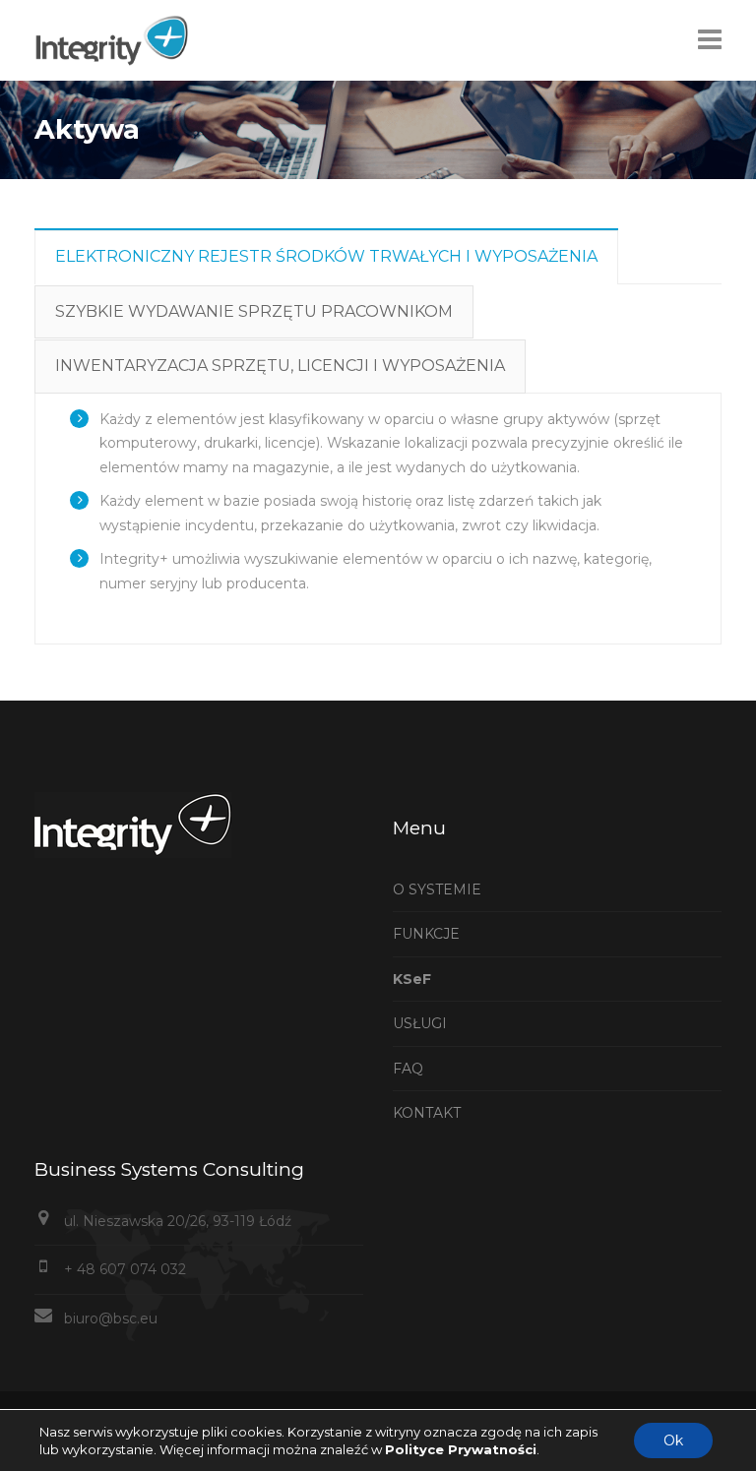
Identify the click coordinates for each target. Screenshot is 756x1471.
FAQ (408, 1068)
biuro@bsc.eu (111, 1318)
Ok (673, 1440)
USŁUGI (420, 1023)
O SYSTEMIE (437, 889)
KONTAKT (427, 1113)
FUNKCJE (426, 934)
